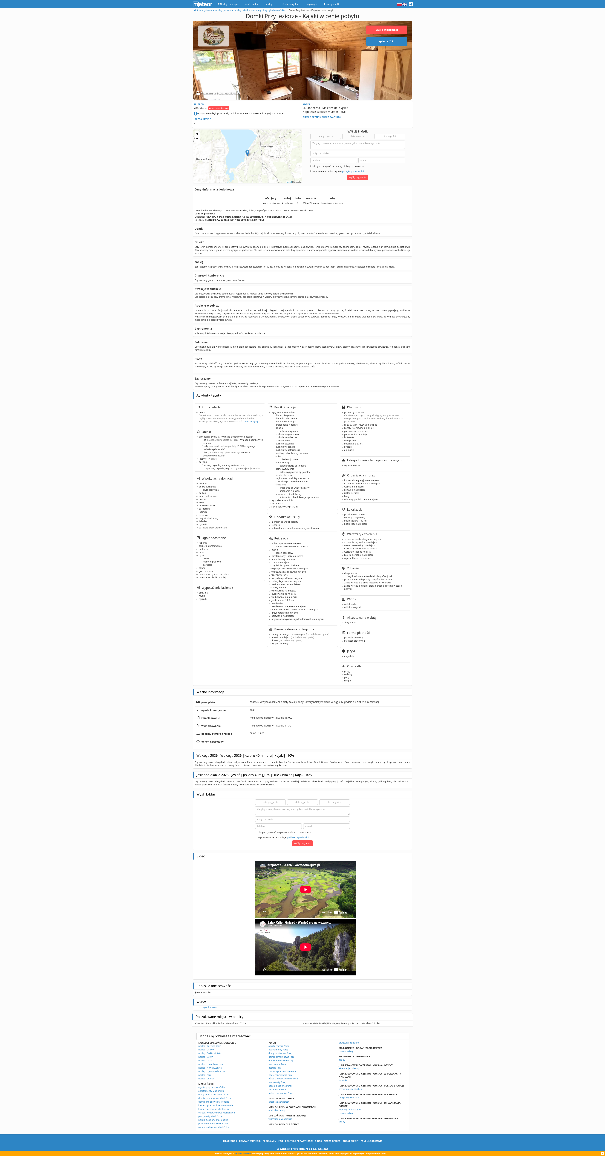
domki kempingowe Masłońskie (214, 1098)
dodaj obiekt (350, 1140)
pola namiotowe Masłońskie (213, 1123)
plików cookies (243, 1153)
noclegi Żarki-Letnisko (209, 1053)
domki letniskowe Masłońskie (213, 1101)
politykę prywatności (353, 171)
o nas (318, 1140)
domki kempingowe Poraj (281, 1056)
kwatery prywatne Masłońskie (214, 1108)
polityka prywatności (299, 1140)
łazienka (343, 1080)
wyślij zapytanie (357, 177)
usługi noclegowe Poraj (280, 1093)
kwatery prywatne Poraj (280, 1074)
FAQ (280, 1140)
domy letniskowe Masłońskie (213, 1094)
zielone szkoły (346, 1051)
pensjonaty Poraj (277, 1082)
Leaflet (289, 182)
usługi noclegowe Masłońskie (213, 1127)
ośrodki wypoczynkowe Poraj (283, 1078)
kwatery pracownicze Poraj (282, 1071)
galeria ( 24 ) (386, 41)
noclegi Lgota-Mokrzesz (210, 1064)
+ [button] (197, 134)
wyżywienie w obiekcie (280, 1118)
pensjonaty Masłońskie (210, 1116)
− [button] (197, 138)
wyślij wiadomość (387, 30)
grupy (342, 1059)
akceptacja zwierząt (278, 1101)
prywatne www (209, 1007)
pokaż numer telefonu (218, 108)
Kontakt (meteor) (250, 1140)
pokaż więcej (251, 421)
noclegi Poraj (205, 1074)
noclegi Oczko (205, 1060)
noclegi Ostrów (206, 1049)
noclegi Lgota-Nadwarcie (211, 1071)
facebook (231, 1140)
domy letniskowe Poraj (280, 1053)
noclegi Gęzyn (205, 1056)
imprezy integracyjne (350, 1109)
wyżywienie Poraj (277, 1064)
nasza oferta (332, 1140)
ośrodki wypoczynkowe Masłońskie (216, 1112)
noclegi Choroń (206, 1078)
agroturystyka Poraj (278, 1045)
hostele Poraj (275, 1067)
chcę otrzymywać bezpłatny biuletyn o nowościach (339, 166)
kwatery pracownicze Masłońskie (215, 1105)
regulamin (269, 1140)
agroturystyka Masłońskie (211, 1087)
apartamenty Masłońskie (211, 1090)
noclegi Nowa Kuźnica (210, 1067)
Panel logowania (371, 1140)
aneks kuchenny (276, 1110)
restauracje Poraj (277, 1089)
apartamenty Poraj (278, 1049)
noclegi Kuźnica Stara (209, 1045)
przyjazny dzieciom (349, 1042)
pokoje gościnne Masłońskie (213, 1119)
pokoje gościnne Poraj (280, 1085)
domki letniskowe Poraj (280, 1060)
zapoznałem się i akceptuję (338, 171)
